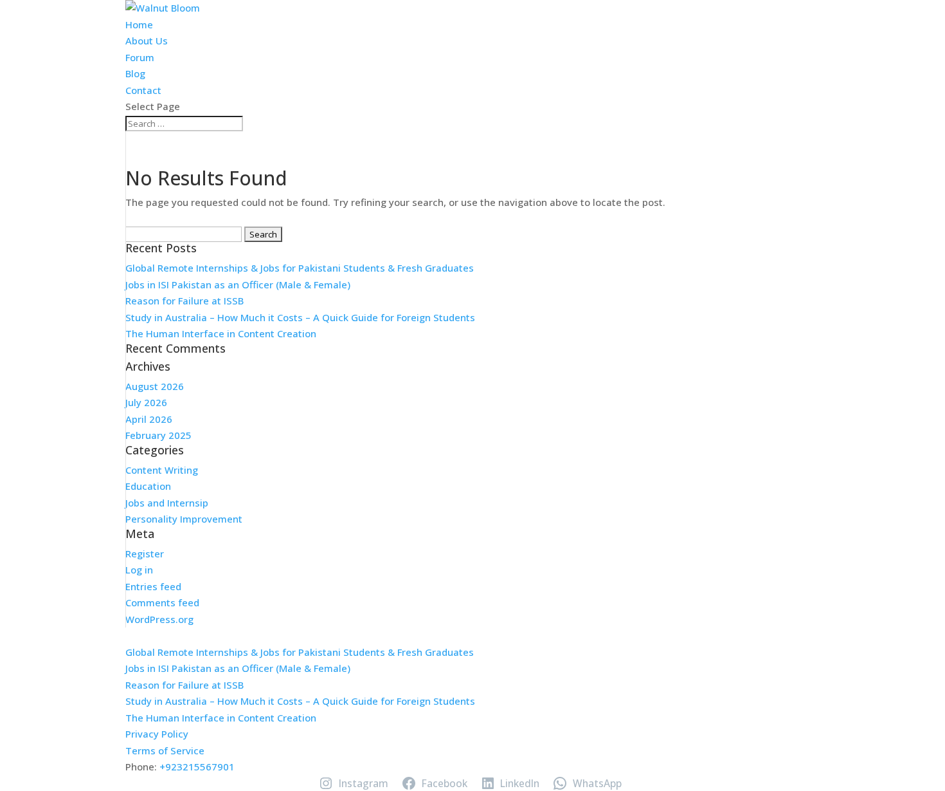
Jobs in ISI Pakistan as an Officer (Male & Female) (237, 284)
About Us (146, 40)
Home (139, 24)
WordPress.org (159, 619)
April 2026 (148, 419)
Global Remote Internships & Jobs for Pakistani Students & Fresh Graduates (299, 267)
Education (148, 485)
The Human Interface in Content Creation (220, 333)
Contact (143, 90)
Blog (135, 73)
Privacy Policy (156, 733)
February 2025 (158, 435)
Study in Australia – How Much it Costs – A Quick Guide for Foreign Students (300, 317)
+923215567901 (197, 766)
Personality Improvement (183, 518)
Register (144, 553)
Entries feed (153, 586)
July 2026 (146, 402)
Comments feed (162, 602)
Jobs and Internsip (166, 502)
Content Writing (161, 469)
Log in (139, 569)
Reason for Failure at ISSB (184, 300)
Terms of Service (164, 750)
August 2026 (154, 386)
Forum (139, 57)
